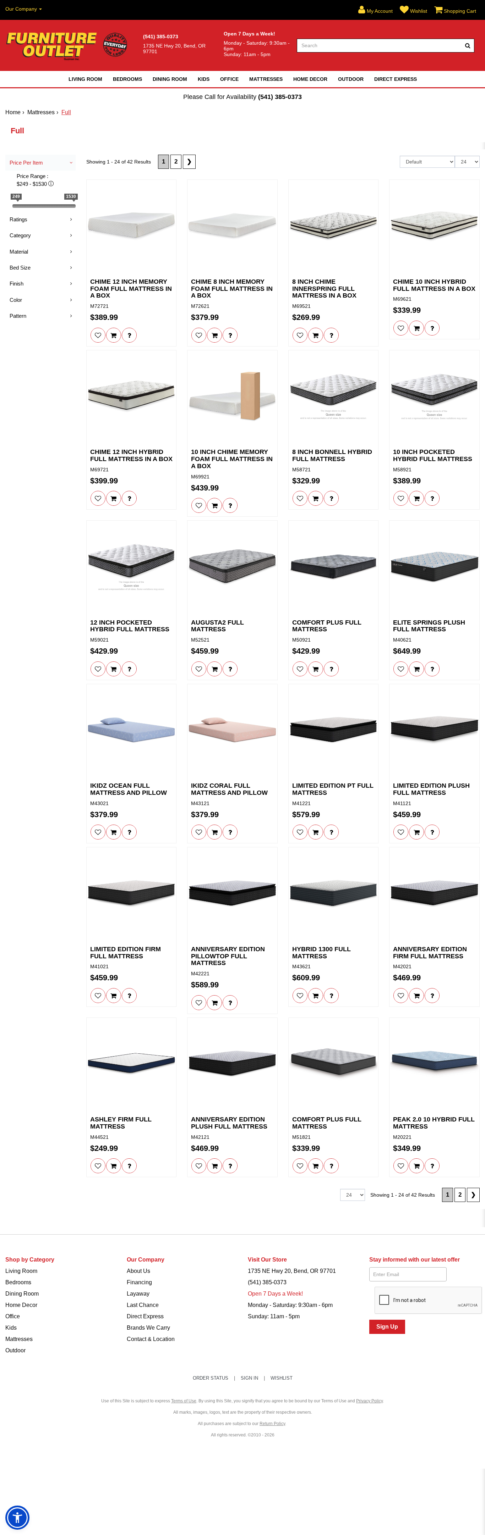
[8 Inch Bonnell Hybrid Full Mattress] (333, 397)
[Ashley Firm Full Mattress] (131, 1064)
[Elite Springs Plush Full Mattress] (434, 567)
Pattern (18, 316)
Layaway (138, 1294)
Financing (139, 1282)
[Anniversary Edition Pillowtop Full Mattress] (232, 894)
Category (20, 235)
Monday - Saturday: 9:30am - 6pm (290, 1305)
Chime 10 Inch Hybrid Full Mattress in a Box (434, 285)
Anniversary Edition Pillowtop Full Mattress (228, 956)
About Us (138, 1271)
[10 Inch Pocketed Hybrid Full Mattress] (434, 397)
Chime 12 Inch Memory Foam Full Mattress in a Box (131, 288)
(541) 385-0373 (280, 96)
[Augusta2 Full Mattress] (232, 567)
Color (16, 300)
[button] (375, 10)
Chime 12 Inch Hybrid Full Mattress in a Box (131, 455)
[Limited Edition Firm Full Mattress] (131, 894)
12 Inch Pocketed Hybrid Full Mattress (129, 626)
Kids (203, 79)
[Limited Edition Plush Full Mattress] (434, 731)
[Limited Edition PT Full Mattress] (333, 731)
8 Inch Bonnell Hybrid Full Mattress (332, 455)
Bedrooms (127, 79)
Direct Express (395, 79)
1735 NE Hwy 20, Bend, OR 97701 (292, 1271)
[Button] (468, 45)
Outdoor (351, 79)
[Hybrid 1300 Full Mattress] (333, 894)
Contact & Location (151, 1339)
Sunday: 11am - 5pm (274, 1316)
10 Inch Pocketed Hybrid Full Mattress (432, 455)
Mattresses (266, 79)
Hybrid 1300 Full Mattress (321, 953)
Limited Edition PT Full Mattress (333, 789)
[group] (129, 335)
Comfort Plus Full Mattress (326, 626)
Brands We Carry (148, 1328)
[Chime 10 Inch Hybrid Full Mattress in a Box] (434, 226)
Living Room (85, 79)
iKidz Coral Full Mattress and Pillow (229, 789)
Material (19, 252)
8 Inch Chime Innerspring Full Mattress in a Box (324, 288)
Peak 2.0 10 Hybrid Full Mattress (434, 1123)
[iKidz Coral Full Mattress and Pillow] (232, 731)
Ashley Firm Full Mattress (121, 1123)
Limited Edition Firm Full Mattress (125, 953)
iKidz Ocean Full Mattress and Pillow (128, 789)
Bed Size (20, 268)
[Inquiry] (129, 335)
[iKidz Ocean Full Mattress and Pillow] (131, 731)
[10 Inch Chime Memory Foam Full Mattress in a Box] (232, 397)
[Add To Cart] (114, 335)
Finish (16, 284)
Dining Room (170, 79)
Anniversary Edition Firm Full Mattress (430, 953)
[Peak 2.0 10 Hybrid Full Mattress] (434, 1064)
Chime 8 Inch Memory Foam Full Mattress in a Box (232, 288)
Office (229, 79)
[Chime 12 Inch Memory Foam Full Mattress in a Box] (131, 226)
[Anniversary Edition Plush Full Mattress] (232, 1064)
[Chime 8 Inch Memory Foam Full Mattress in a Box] (232, 226)
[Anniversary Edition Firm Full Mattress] (434, 894)
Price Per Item (26, 163)
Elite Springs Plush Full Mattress (429, 626)
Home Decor (310, 79)
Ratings (18, 219)
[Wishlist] (98, 335)
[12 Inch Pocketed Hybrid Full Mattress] (131, 567)
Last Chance (143, 1305)
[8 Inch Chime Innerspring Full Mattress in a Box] (333, 226)
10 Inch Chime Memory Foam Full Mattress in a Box (232, 459)
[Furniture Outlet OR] (68, 46)
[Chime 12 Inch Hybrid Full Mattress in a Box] (131, 397)
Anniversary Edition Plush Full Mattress (229, 1123)
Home (13, 112)
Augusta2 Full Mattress (217, 626)
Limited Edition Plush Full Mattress (431, 789)
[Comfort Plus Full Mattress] (333, 567)
